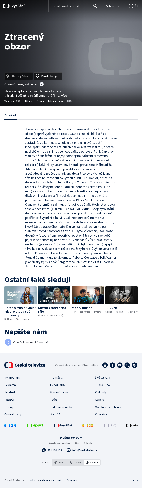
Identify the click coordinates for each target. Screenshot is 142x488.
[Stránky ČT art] (110, 426)
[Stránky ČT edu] (132, 426)
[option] (60, 462)
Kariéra (99, 399)
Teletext (9, 392)
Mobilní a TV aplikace (108, 407)
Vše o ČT (55, 414)
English (32, 480)
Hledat (95, 6)
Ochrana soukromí (50, 480)
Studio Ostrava (59, 392)
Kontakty (101, 414)
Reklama (10, 385)
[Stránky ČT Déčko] (87, 426)
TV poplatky (57, 385)
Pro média (56, 377)
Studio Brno (102, 385)
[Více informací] (41, 84)
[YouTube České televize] (120, 365)
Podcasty (100, 392)
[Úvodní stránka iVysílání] (17, 6)
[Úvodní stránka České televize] (25, 365)
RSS (135, 480)
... (63, 95)
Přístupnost (71, 480)
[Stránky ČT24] (10, 426)
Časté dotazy (12, 414)
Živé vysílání (102, 377)
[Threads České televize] (135, 365)
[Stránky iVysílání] (63, 426)
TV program (12, 377)
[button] (20, 295)
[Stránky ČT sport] (35, 426)
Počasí (54, 399)
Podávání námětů (61, 407)
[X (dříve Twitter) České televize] (127, 365)
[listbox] (76, 462)
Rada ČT (9, 399)
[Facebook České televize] (112, 365)
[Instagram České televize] (105, 365)
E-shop (8, 407)
